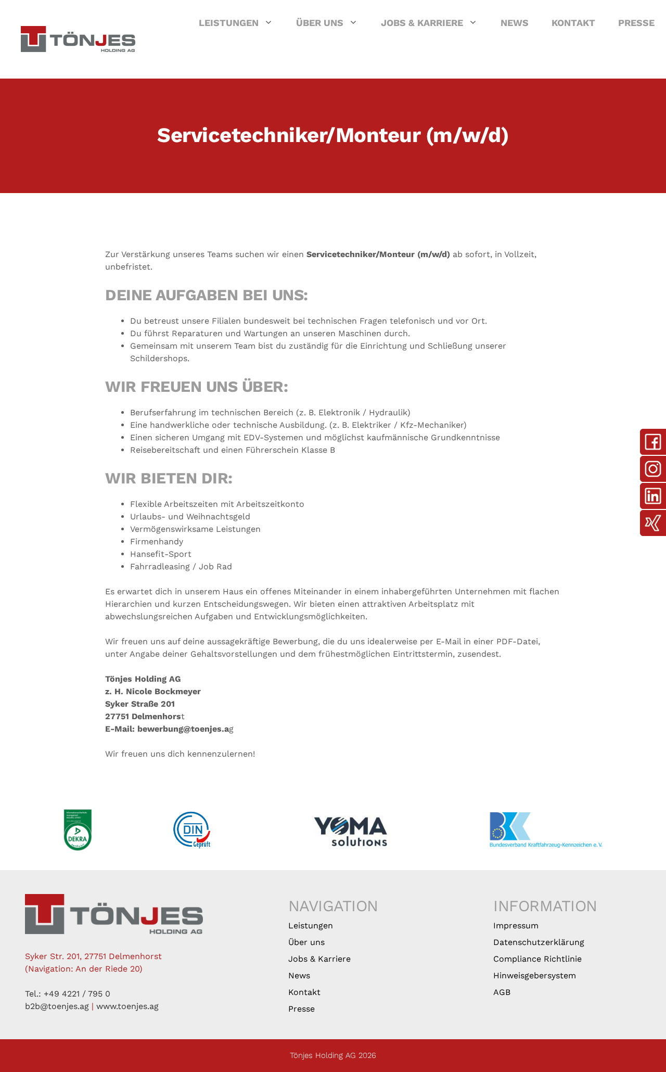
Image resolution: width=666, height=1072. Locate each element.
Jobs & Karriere (422, 22)
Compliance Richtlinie (537, 959)
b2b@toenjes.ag (57, 1006)
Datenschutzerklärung (538, 942)
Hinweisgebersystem (534, 975)
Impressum (516, 925)
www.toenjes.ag (127, 1006)
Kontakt (573, 22)
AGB (501, 992)
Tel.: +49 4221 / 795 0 (67, 994)
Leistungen (229, 22)
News (515, 22)
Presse (636, 22)
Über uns (319, 22)
